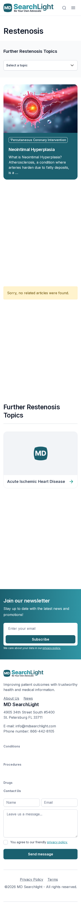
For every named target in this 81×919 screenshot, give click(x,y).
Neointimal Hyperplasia (32, 149)
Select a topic (17, 65)
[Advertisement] (40, 230)
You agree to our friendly (39, 842)
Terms (53, 879)
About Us (11, 698)
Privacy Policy (31, 879)
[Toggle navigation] (73, 7)
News (28, 698)
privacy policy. (52, 648)
